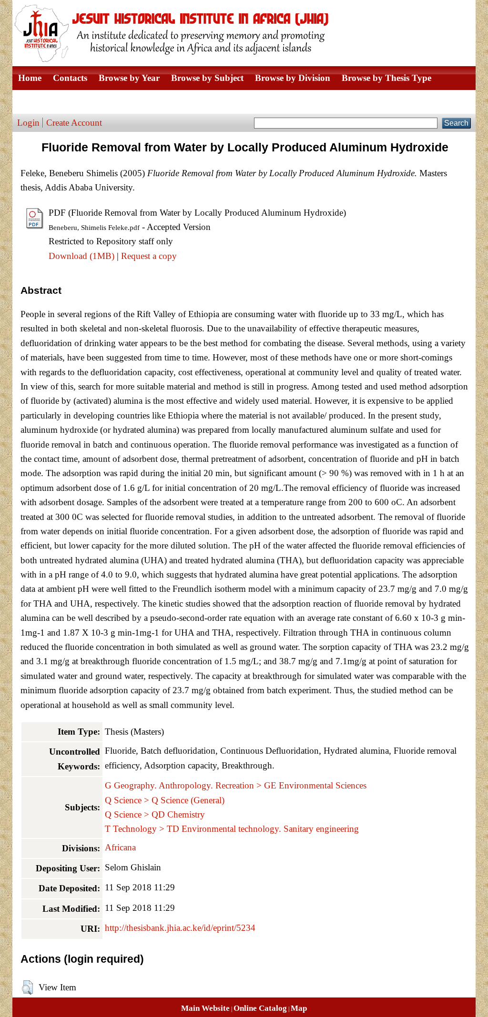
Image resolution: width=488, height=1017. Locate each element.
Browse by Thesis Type (386, 78)
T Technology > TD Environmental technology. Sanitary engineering (232, 829)
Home (29, 78)
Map (299, 1008)
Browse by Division (292, 78)
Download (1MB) (81, 256)
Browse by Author (54, 102)
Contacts (70, 78)
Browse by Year (129, 78)
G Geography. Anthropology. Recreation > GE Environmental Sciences (235, 785)
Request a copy (149, 256)
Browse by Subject (207, 78)
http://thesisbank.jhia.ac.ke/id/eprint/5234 (180, 928)
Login (28, 123)
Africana (120, 847)
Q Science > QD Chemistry (155, 814)
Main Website (205, 1008)
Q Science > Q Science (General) (164, 800)
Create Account (74, 123)
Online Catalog (260, 1008)
